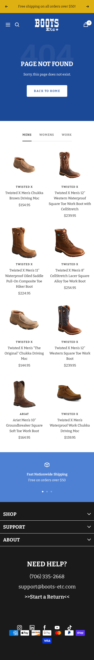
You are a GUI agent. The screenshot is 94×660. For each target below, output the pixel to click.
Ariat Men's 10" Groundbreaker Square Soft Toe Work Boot (24, 425)
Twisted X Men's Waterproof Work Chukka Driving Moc (70, 425)
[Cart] (85, 24)
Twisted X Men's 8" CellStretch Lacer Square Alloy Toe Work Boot (69, 275)
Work (67, 134)
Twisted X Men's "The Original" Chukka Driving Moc (24, 353)
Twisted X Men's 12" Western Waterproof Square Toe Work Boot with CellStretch (70, 201)
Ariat (24, 414)
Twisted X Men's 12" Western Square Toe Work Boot (69, 353)
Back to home (47, 91)
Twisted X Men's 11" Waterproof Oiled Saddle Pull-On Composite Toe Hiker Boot (24, 278)
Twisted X (24, 186)
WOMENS (46, 134)
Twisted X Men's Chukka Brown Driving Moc (24, 195)
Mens (27, 134)
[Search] (17, 24)
